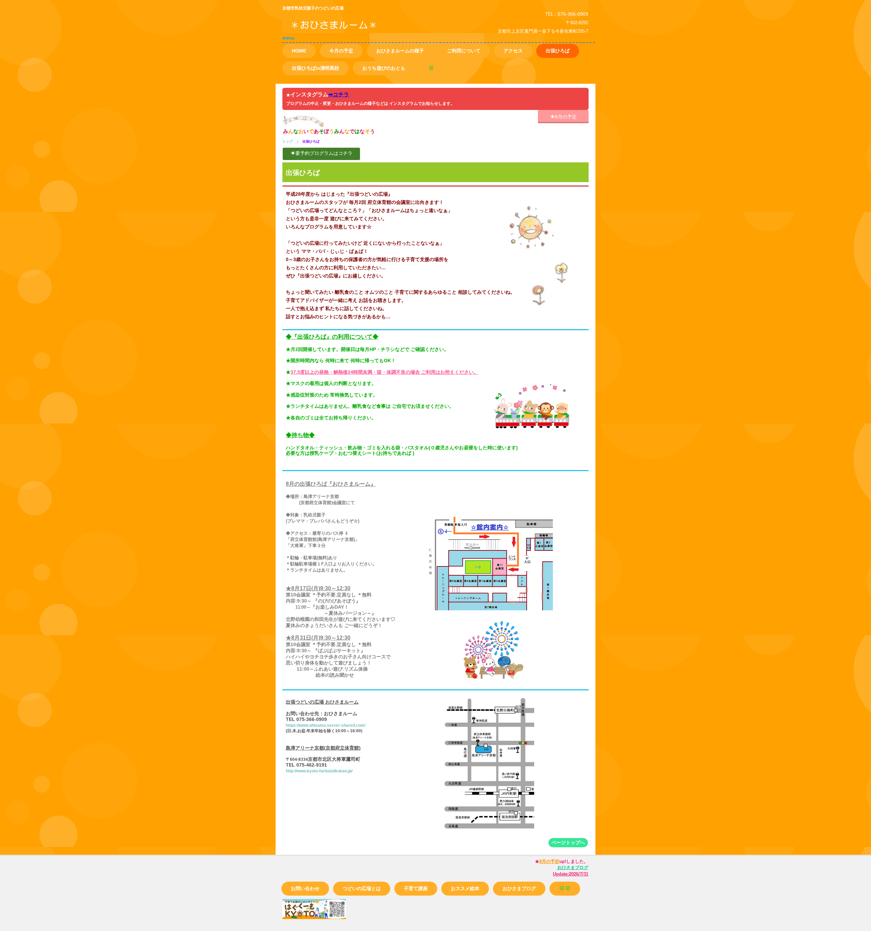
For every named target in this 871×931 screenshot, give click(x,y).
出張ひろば (558, 50)
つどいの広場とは (362, 888)
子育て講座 (416, 888)
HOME (299, 50)
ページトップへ (568, 842)
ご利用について (463, 50)
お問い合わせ (305, 888)
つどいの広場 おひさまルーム (360, 30)
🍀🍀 (565, 888)
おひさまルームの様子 (400, 50)
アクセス (513, 50)
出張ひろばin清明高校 (315, 68)
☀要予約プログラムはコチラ (321, 153)
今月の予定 (341, 50)
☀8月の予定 (563, 116)
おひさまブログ (519, 888)
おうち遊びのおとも (383, 68)
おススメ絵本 (465, 888)
